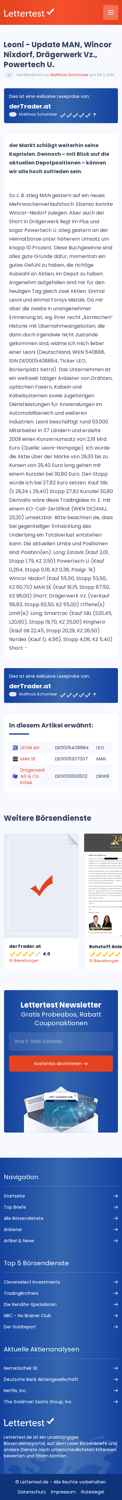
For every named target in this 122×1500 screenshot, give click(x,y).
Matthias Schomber (69, 74)
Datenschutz (32, 1492)
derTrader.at (30, 106)
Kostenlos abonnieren (58, 1063)
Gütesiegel (92, 1492)
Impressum (63, 1492)
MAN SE (28, 759)
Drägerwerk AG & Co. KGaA (32, 776)
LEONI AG (29, 748)
